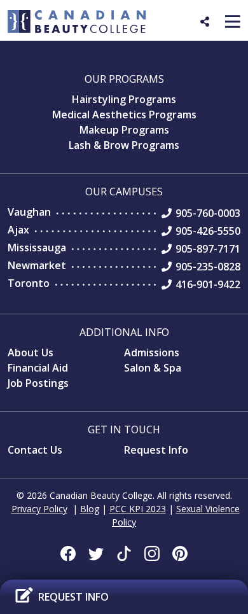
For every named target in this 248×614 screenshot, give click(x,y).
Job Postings (38, 383)
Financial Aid (38, 368)
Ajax (18, 230)
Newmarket (37, 265)
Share (213, 27)
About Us (30, 352)
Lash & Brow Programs (124, 145)
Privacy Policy (39, 509)
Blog (89, 509)
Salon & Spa (152, 368)
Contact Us (35, 450)
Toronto (29, 283)
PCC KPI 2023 (137, 509)
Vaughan (29, 212)
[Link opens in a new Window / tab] (68, 553)
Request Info (156, 450)
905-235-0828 (208, 267)
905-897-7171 (208, 249)
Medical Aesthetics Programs (124, 115)
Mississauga (37, 248)
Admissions (151, 352)
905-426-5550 (208, 231)
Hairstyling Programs (124, 99)
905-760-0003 (208, 213)
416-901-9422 (208, 284)
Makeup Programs (124, 130)
